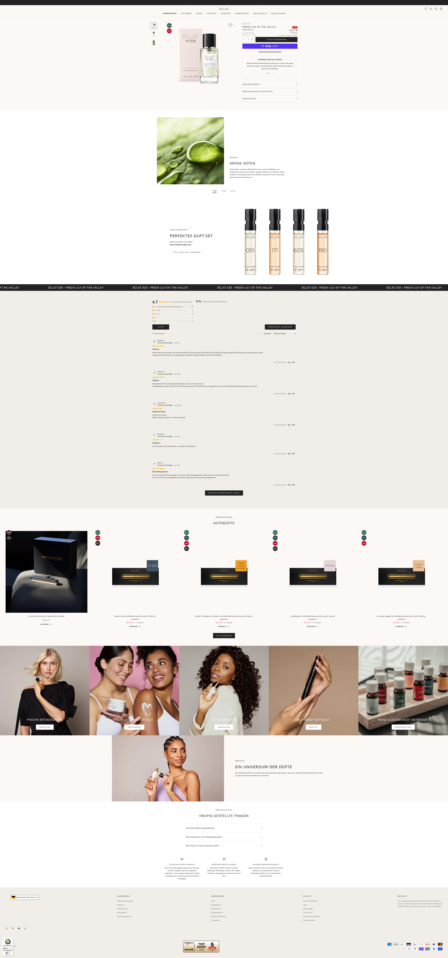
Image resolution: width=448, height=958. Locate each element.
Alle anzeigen (224, 635)
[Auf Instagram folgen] (13, 928)
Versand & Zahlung (218, 916)
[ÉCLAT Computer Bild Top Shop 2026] (201, 946)
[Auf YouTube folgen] (19, 928)
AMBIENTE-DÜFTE (242, 13)
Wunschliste (122, 912)
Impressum (215, 920)
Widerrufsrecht (217, 912)
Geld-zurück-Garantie (125, 901)
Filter (161, 327)
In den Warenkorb (277, 39)
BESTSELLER (224, 727)
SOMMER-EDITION (170, 13)
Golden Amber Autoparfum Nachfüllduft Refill (401, 616)
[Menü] (11, 938)
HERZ (223, 191)
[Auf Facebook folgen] (7, 928)
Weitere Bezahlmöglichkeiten (270, 52)
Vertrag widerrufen (124, 916)
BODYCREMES (134, 727)
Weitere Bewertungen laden (224, 493)
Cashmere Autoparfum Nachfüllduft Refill (312, 616)
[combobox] (24, 897)
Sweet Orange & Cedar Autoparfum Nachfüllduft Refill (224, 616)
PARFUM (199, 13)
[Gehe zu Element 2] (153, 34)
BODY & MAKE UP (260, 13)
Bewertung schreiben (280, 327)
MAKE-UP (313, 727)
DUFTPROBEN (186, 13)
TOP (214, 191)
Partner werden (309, 920)
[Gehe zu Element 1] (153, 26)
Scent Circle (308, 912)
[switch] (7, 953)
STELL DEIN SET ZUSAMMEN (187, 252)
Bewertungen (308, 909)
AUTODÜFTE (211, 13)
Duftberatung (122, 909)
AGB (213, 901)
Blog (305, 905)
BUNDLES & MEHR (278, 13)
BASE (233, 191)
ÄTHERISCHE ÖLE (403, 727)
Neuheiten (44, 727)
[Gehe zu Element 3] (153, 42)
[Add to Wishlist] (230, 25)
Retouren (120, 905)
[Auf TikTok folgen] (25, 928)
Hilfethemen (216, 909)
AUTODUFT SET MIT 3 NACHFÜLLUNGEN (46, 616)
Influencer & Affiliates (311, 916)
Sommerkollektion (310, 901)
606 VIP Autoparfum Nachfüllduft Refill (135, 616)
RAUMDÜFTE (226, 13)
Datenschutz (216, 905)
